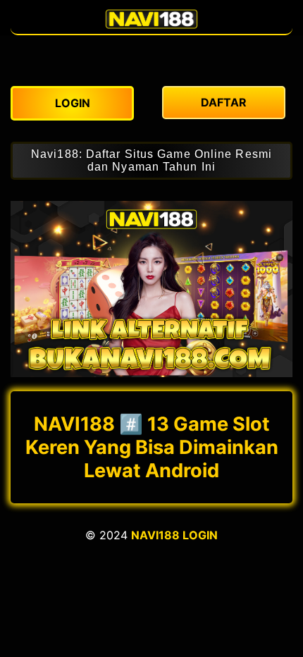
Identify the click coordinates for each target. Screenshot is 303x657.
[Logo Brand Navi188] (151, 27)
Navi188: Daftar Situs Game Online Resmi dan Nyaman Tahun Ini (151, 160)
